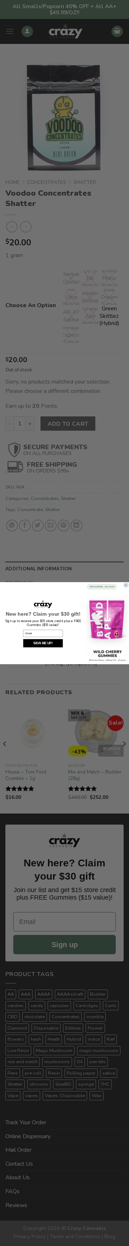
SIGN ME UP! (43, 643)
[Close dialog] (126, 585)
